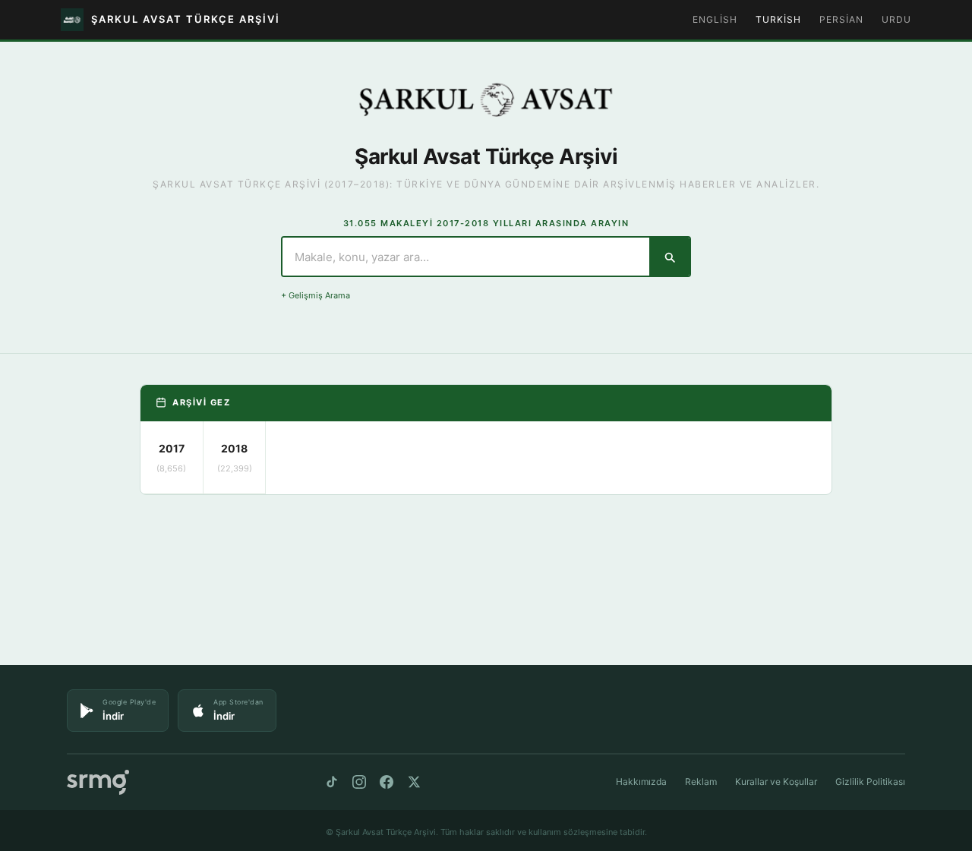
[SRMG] (98, 782)
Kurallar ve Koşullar (776, 781)
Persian (841, 19)
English (715, 19)
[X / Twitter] (414, 782)
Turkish (778, 19)
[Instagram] (359, 782)
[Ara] (669, 257)
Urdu (896, 19)
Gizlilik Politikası (870, 781)
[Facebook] (386, 782)
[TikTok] (332, 782)
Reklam (701, 781)
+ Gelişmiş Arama (315, 295)
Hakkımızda (641, 781)
